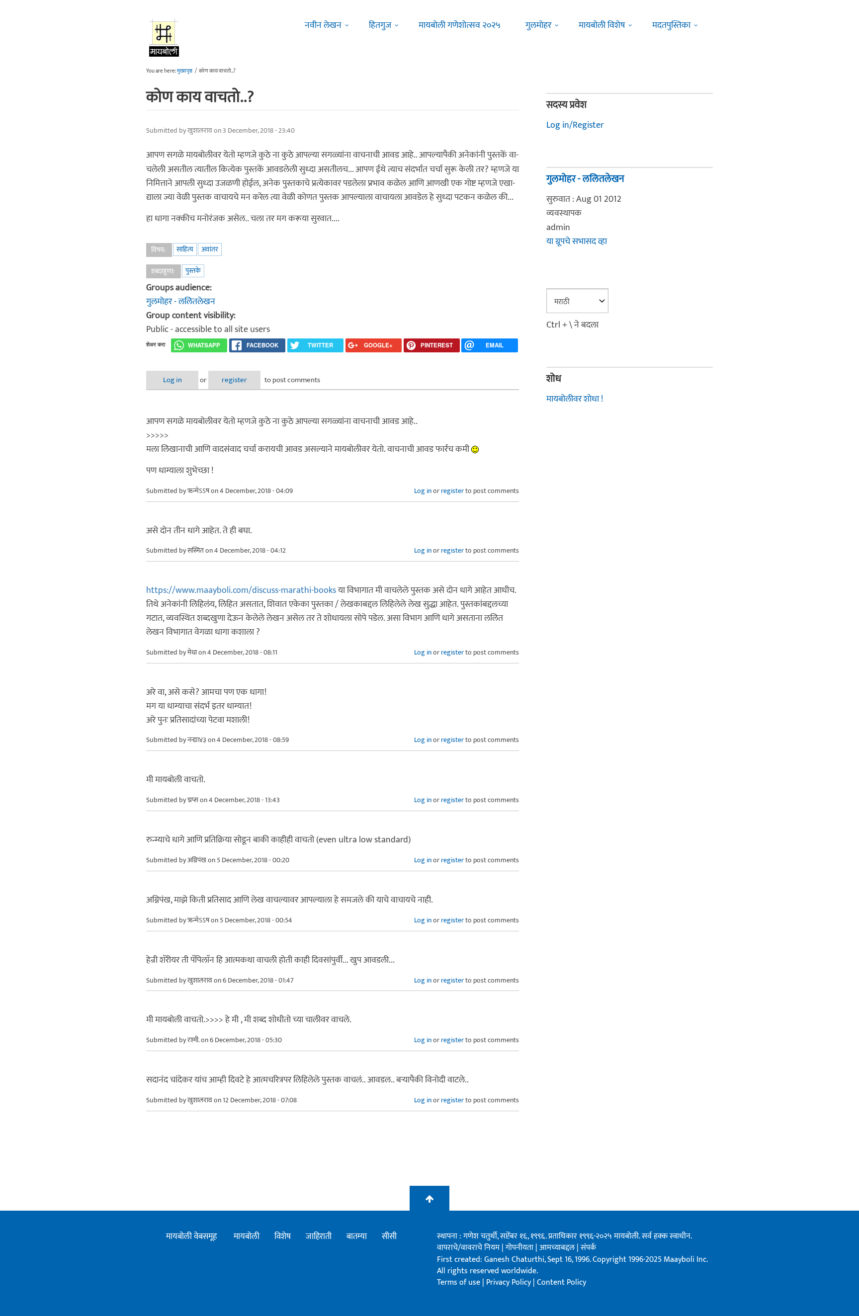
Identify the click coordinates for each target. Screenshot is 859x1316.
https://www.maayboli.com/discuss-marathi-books (241, 590)
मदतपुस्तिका (671, 25)
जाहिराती (319, 1236)
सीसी (389, 1236)
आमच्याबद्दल (558, 1247)
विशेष (282, 1236)
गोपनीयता (520, 1247)
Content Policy (561, 1282)
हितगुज (380, 25)
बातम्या (356, 1236)
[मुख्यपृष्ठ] (164, 37)
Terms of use (458, 1282)
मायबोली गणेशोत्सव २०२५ (460, 25)
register (234, 380)
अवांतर (209, 249)
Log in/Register (575, 125)
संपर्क (588, 1247)
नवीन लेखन (323, 25)
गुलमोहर (538, 25)
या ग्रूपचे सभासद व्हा (576, 241)
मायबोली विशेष (602, 25)
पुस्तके (193, 270)
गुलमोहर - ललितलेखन (180, 301)
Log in (172, 380)
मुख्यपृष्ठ (184, 71)
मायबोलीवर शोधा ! (574, 399)
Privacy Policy (509, 1282)
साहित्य (184, 249)
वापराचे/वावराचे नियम (468, 1247)
